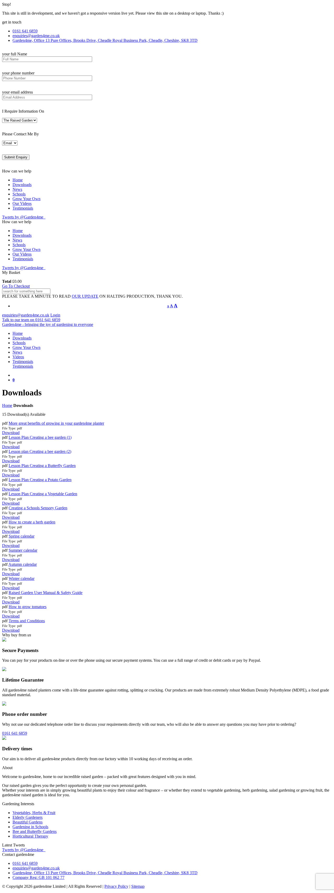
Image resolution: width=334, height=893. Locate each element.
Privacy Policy (116, 886)
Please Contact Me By (20, 134)
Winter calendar (21, 578)
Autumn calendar (22, 564)
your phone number (18, 73)
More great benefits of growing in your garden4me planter (56, 423)
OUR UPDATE (85, 296)
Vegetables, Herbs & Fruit (34, 812)
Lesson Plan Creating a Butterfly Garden (42, 465)
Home (18, 180)
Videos (18, 357)
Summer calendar (23, 550)
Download (11, 432)
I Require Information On (23, 111)
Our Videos (22, 203)
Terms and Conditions (27, 621)
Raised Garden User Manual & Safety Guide (45, 592)
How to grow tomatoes (27, 606)
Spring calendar (21, 536)
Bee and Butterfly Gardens (35, 831)
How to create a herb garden (32, 522)
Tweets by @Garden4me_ (23, 217)
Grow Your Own (26, 199)
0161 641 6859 (14, 733)
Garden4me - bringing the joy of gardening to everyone (47, 324)
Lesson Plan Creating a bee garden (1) (40, 437)
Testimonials (23, 208)
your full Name (14, 54)
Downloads (22, 184)
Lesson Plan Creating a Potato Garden (40, 479)
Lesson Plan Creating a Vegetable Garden (43, 494)
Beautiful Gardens (28, 822)
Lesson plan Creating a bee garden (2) (40, 451)
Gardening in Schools (30, 827)
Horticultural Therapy (30, 836)
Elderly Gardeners (28, 817)
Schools (19, 194)
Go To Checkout (16, 286)
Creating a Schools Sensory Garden (38, 508)
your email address (17, 92)
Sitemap (138, 886)
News (17, 189)
